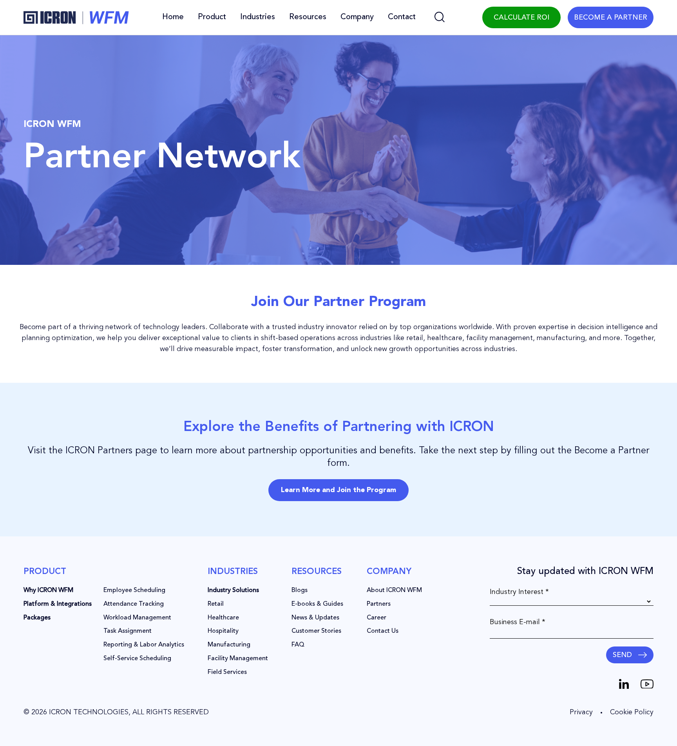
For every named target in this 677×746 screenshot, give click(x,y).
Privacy (581, 712)
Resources (307, 17)
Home (173, 17)
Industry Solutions (233, 590)
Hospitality (223, 631)
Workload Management (137, 618)
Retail (216, 604)
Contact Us (382, 631)
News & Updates (315, 618)
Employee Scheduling (134, 590)
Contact (402, 17)
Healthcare (223, 618)
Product (212, 17)
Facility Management (238, 658)
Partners (379, 604)
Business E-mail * (517, 622)
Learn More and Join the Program (338, 490)
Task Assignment (127, 631)
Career (376, 618)
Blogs (299, 590)
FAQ (297, 645)
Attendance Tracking (133, 604)
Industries (257, 17)
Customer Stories (316, 631)
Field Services (227, 672)
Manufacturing (229, 645)
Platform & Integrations (58, 604)
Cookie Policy (631, 712)
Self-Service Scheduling (137, 658)
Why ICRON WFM (48, 590)
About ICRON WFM (394, 590)
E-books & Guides (317, 604)
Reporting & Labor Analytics (143, 645)
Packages (37, 618)
